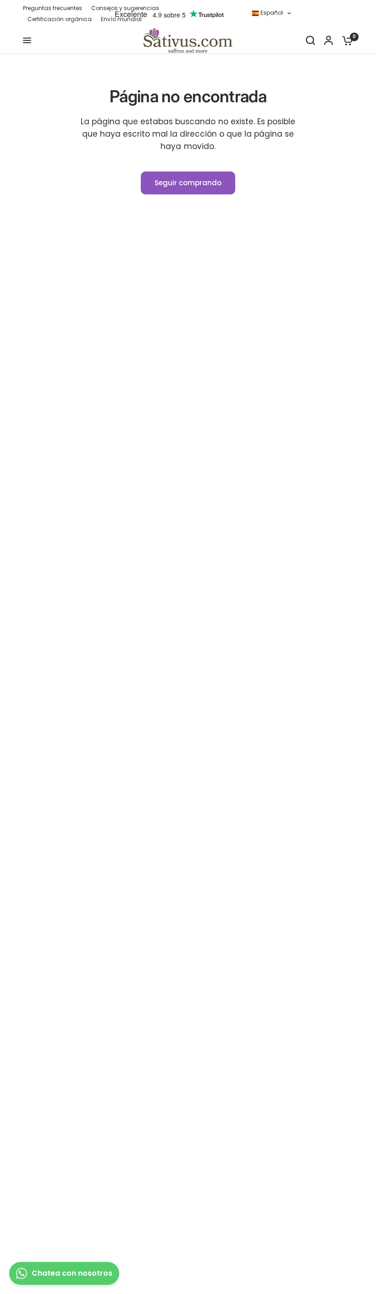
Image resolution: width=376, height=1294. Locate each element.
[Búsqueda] (310, 40)
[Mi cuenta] (328, 40)
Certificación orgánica (60, 19)
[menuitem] (55, 8)
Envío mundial (121, 19)
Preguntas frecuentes (52, 8)
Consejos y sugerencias (125, 8)
